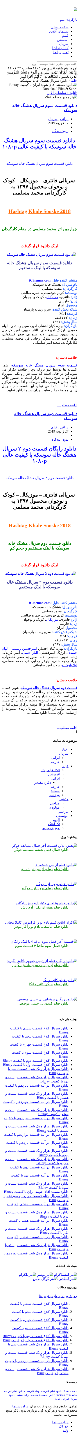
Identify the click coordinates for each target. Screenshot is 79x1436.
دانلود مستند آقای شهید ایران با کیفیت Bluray (36, 1192)
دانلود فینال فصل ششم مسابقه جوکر (41, 850)
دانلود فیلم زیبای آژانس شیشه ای (44, 869)
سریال (63, 44)
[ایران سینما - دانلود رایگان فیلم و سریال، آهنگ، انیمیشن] (75, 8)
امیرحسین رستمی (24, 648)
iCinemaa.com (62, 1394)
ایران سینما (46, 1394)
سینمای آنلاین (58, 31)
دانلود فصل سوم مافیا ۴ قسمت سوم (41, 946)
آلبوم (56, 820)
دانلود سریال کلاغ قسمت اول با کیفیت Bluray (35, 1065)
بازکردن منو (68, 19)
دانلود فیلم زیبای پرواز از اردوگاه (45, 888)
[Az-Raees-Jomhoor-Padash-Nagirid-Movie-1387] (42, 961)
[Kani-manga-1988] (60, 980)
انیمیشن (62, 39)
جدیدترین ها (69, 1296)
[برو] (34, 64)
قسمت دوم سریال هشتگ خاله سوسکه (49, 688)
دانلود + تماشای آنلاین (62, 93)
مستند (55, 791)
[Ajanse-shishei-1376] (56, 865)
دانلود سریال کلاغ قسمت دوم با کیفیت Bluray (35, 1060)
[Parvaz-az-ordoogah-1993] (56, 884)
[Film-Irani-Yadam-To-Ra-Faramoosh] (41, 922)
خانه (74, 80)
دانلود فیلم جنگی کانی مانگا (48, 984)
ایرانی (64, 119)
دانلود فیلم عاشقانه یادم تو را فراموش (41, 926)
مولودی (54, 807)
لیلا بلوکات (69, 665)
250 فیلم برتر (50, 770)
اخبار (64, 749)
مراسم (63, 811)
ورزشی (54, 795)
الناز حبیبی (30, 652)
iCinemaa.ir (70, 1391)
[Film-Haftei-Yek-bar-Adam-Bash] (46, 903)
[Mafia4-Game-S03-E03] (44, 941)
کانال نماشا (60, 48)
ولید (65, 1430)
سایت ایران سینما (27, 1394)
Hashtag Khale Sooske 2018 (40, 211)
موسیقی (62, 816)
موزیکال (52, 297)
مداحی (55, 803)
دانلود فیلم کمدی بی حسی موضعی (43, 1003)
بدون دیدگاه (60, 131)
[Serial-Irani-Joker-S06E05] (44, 845)
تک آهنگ (54, 824)
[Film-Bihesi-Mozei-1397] (47, 999)
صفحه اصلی (59, 27)
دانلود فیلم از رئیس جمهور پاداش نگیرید (40, 965)
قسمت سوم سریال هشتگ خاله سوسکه (44, 365)
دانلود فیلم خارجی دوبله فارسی (44, 1391)
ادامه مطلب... (67, 405)
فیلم (65, 35)
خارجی (55, 762)
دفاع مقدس (42, 782)
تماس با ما (60, 52)
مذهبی (63, 799)
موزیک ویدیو (51, 828)
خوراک (63, 1426)
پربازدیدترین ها (49, 1296)
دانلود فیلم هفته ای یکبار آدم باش (44, 907)
